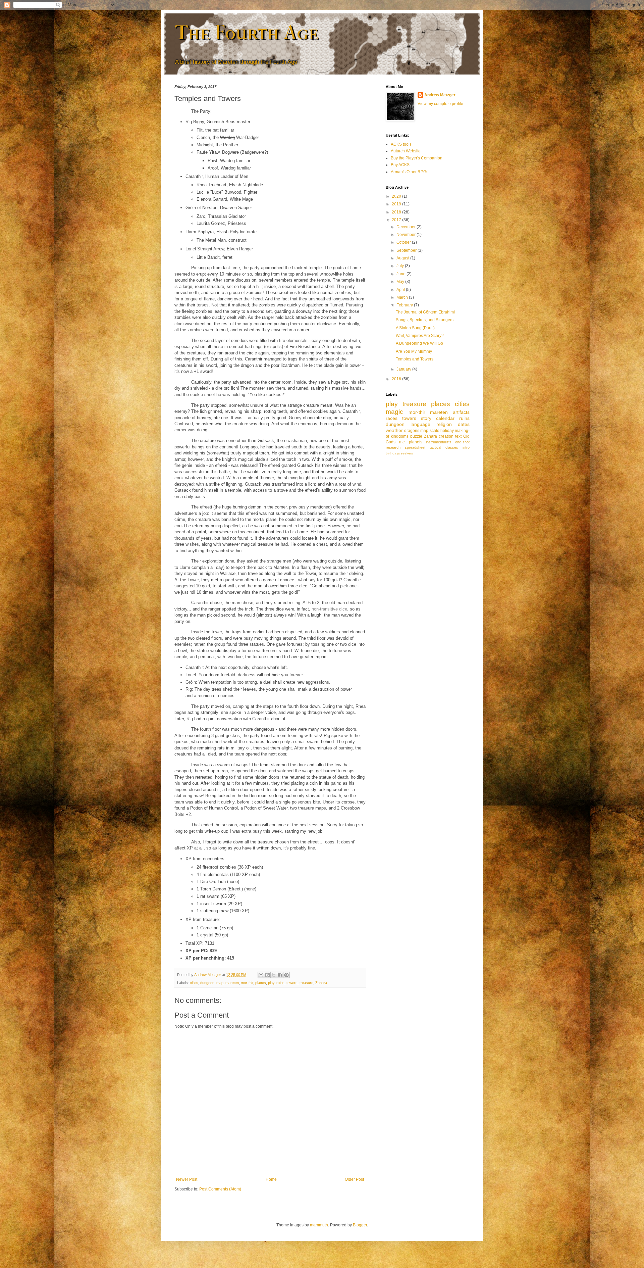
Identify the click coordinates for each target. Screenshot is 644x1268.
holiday (447, 430)
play (271, 983)
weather (394, 430)
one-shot (462, 442)
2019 (397, 204)
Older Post (354, 1179)
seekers (407, 453)
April (401, 289)
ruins (280, 983)
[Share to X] (273, 975)
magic (394, 411)
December (406, 227)
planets (415, 442)
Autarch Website (406, 151)
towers (292, 983)
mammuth (319, 1225)
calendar (445, 418)
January (404, 369)
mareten (232, 983)
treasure (306, 983)
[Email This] (261, 975)
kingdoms (400, 436)
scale (434, 430)
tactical (435, 447)
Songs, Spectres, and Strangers (424, 320)
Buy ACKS (400, 164)
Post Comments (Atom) (220, 1189)
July (400, 265)
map (219, 983)
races (391, 418)
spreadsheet (415, 447)
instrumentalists (438, 442)
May (400, 281)
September (407, 250)
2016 (397, 379)
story (426, 418)
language (420, 424)
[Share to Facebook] (280, 975)
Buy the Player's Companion (416, 158)
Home (271, 1179)
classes (451, 447)
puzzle (416, 436)
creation (446, 436)
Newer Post (186, 1179)
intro (466, 447)
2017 (397, 219)
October (404, 242)
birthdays (393, 453)
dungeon (207, 983)
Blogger (360, 1225)
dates (464, 424)
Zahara (321, 983)
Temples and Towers (414, 359)
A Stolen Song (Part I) (415, 328)
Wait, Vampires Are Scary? (420, 335)
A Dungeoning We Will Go (419, 343)
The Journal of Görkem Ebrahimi (425, 312)
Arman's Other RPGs (409, 171)
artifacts (461, 412)
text (458, 436)
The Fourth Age (246, 33)
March (402, 297)
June (401, 274)
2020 (397, 196)
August (403, 258)
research (393, 447)
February (405, 305)
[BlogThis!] (267, 975)
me (402, 442)
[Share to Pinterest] (286, 975)
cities (194, 983)
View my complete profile (440, 103)
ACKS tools (401, 144)
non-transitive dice (329, 609)
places (260, 983)
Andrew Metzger (439, 95)
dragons (411, 430)
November (406, 234)
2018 (397, 212)
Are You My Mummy (414, 351)
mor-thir (247, 983)
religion (444, 424)
